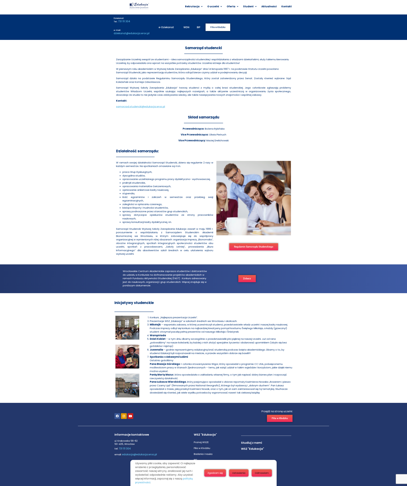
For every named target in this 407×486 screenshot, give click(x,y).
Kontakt (286, 6)
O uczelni (213, 6)
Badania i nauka (203, 454)
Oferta (231, 6)
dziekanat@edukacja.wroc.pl (131, 33)
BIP (198, 27)
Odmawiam (262, 473)
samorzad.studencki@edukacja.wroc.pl (140, 106)
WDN (186, 27)
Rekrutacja (192, 6)
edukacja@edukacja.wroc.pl (139, 454)
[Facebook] (117, 416)
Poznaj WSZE (201, 442)
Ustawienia (238, 473)
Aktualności (269, 6)
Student (248, 6)
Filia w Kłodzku (202, 448)
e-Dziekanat (166, 27)
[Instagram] (124, 416)
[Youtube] (130, 416)
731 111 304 (124, 21)
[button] (194, 6)
